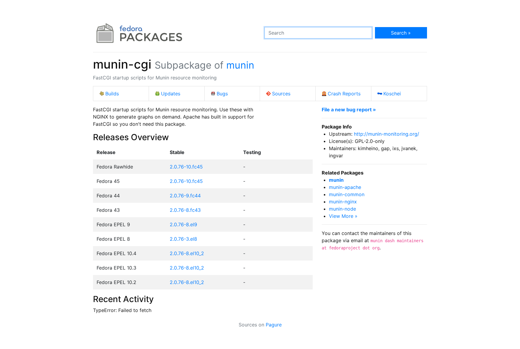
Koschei (392, 94)
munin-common (346, 194)
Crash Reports (344, 94)
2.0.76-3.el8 (183, 239)
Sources (281, 94)
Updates (170, 94)
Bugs (222, 94)
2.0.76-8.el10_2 (187, 253)
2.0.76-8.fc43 (185, 210)
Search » (401, 33)
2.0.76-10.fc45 (186, 167)
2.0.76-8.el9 (183, 224)
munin (240, 65)
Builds (112, 94)
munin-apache (345, 187)
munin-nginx (343, 202)
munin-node (342, 209)
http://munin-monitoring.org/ (386, 134)
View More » (343, 216)
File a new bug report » (349, 110)
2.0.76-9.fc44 (185, 196)
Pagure (274, 325)
